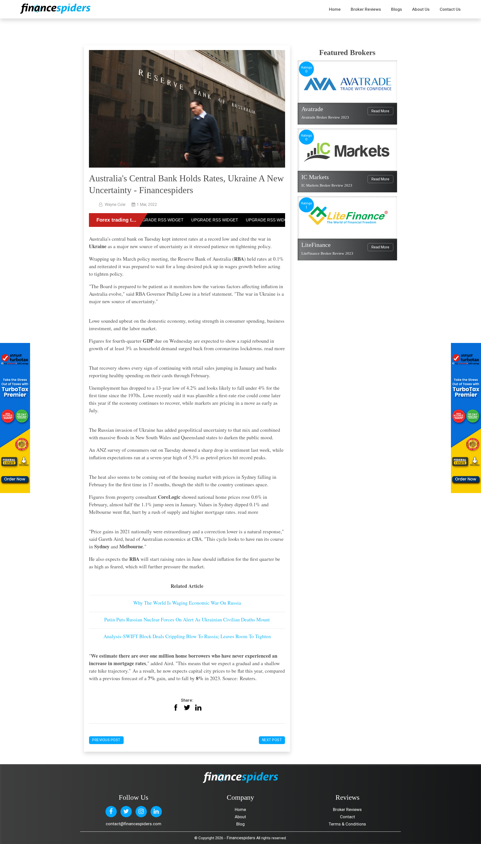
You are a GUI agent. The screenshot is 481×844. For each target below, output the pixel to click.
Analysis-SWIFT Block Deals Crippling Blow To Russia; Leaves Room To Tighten (187, 636)
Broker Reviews (366, 9)
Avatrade (312, 109)
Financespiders (241, 837)
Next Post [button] (272, 740)
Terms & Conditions (347, 823)
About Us (421, 9)
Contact (347, 816)
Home (335, 9)
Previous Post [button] (106, 740)
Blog (240, 823)
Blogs (396, 9)
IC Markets (315, 177)
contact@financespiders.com (133, 823)
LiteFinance (316, 245)
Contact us (450, 9)
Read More (380, 111)
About (240, 816)
